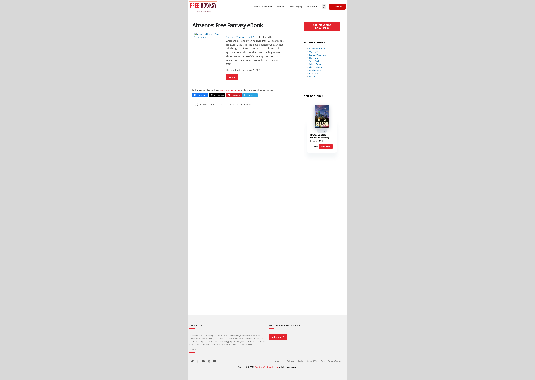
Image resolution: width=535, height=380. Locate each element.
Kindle (232, 77)
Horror (312, 76)
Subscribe (337, 6)
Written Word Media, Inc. (267, 367)
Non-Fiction (314, 58)
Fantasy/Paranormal (317, 55)
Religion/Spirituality (317, 70)
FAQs (300, 361)
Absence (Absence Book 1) (240, 37)
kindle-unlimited (229, 105)
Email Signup (296, 6)
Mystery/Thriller (316, 52)
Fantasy (204, 105)
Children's (313, 73)
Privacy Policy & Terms (331, 361)
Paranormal (247, 105)
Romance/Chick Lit (317, 48)
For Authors (311, 6)
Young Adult (314, 61)
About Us (275, 361)
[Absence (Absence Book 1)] (208, 35)
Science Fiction (315, 64)
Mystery (322, 131)
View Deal (325, 146)
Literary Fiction (315, 67)
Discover (280, 6)
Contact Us (312, 361)
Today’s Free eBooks (262, 6)
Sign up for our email (230, 89)
